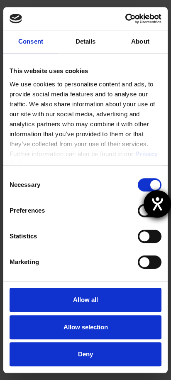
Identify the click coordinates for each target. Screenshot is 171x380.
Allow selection (86, 327)
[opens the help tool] (157, 204)
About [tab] (140, 41)
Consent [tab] (30, 41)
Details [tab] (86, 41)
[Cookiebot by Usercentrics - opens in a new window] (125, 18)
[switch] (149, 236)
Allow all (85, 299)
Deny (85, 354)
